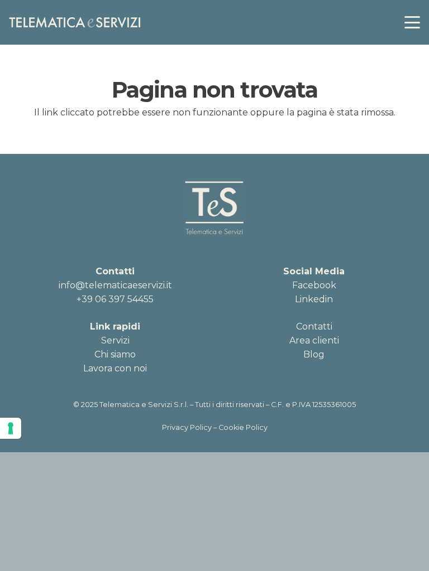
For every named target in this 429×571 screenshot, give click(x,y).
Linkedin (314, 299)
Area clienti (314, 340)
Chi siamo (115, 354)
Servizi (115, 340)
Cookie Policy (243, 427)
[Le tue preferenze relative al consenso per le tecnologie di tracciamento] (10, 428)
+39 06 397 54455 (115, 299)
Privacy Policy (187, 427)
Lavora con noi (115, 368)
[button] (412, 22)
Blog (314, 354)
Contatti (314, 326)
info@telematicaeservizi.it (115, 285)
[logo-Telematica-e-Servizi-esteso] (75, 22)
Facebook (314, 285)
